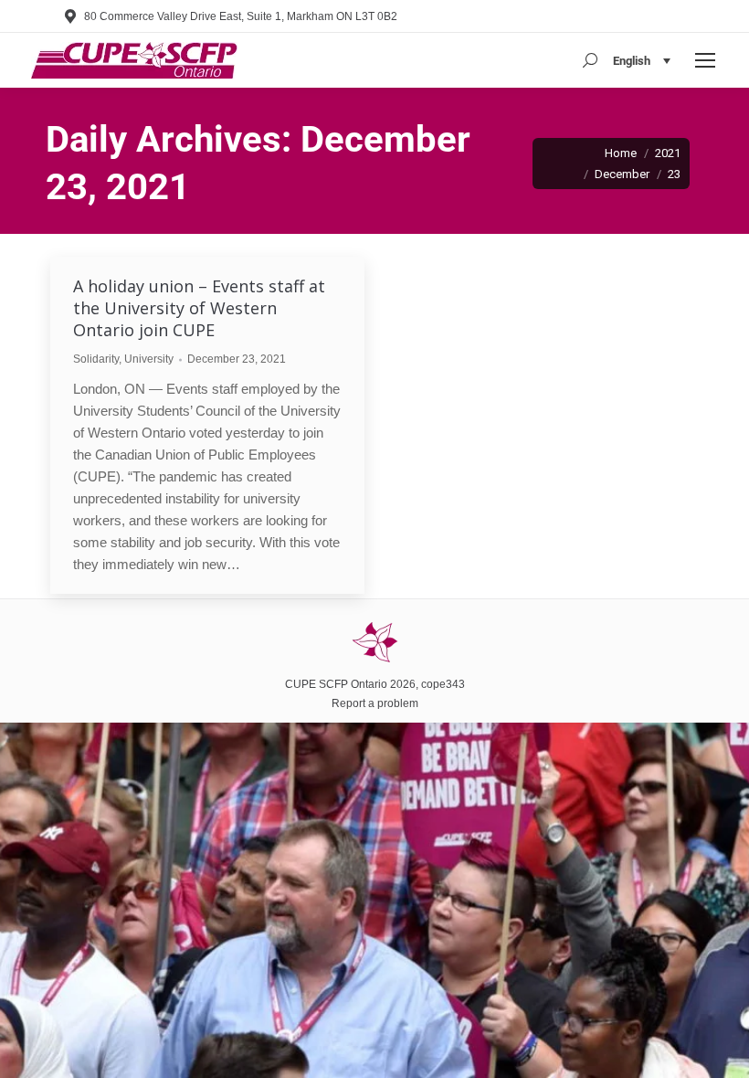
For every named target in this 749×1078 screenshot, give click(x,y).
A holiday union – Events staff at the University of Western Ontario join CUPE (199, 308)
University (149, 359)
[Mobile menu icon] (705, 60)
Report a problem (375, 703)
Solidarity (96, 359)
